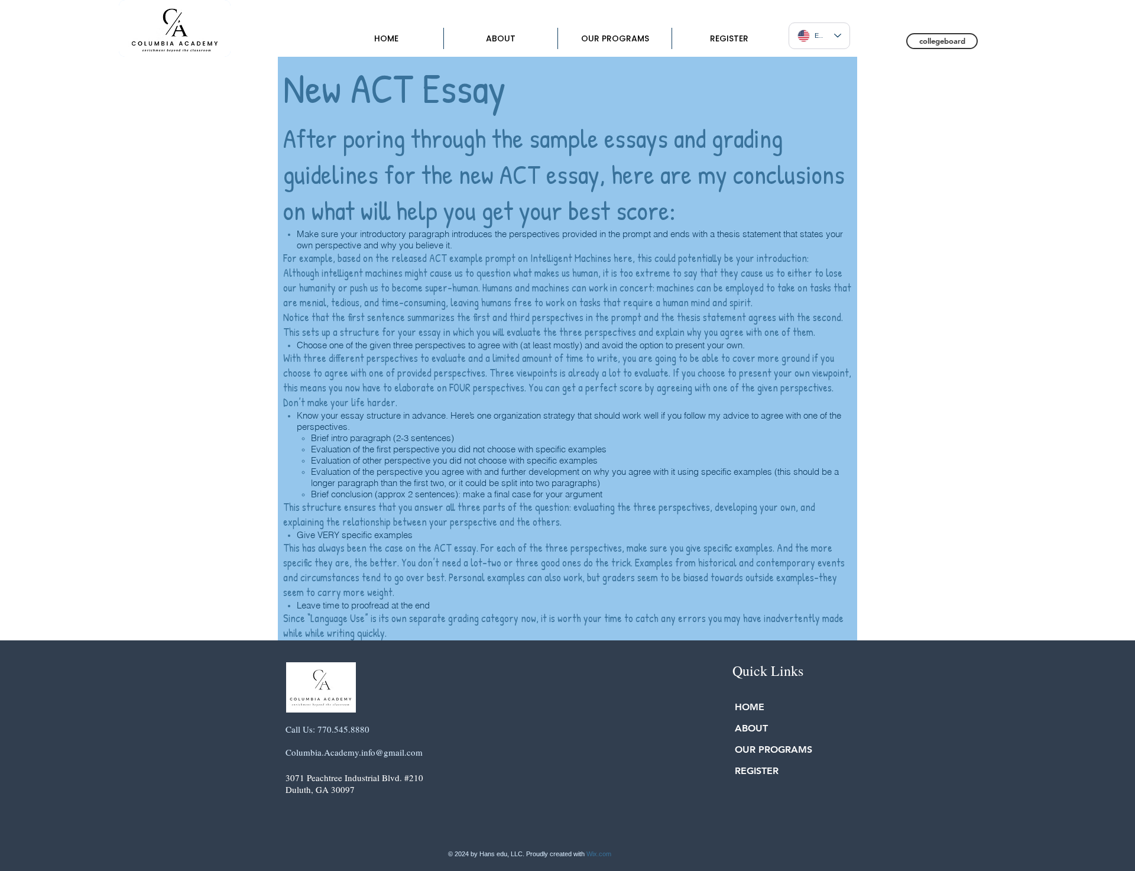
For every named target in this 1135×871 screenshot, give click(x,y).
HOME (749, 707)
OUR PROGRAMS (773, 749)
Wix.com (598, 853)
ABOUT (751, 728)
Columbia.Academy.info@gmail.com (354, 752)
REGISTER (757, 770)
